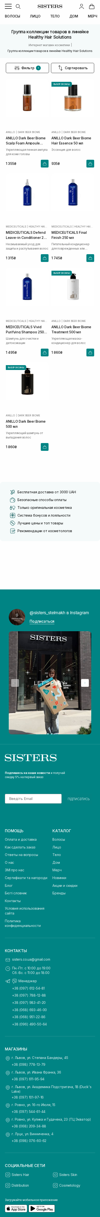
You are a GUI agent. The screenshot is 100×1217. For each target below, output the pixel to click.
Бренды (59, 893)
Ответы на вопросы (21, 855)
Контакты (13, 901)
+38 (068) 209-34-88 (29, 1126)
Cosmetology (69, 1185)
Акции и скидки (64, 885)
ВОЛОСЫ (12, 16)
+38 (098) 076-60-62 (29, 1141)
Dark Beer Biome (29, 132)
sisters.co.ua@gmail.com (31, 959)
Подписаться (42, 621)
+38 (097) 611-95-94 (28, 1079)
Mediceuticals (16, 226)
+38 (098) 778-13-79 (28, 1064)
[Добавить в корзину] (45, 164)
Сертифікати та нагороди (26, 878)
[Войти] (81, 6)
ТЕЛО (55, 16)
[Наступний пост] (85, 683)
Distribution (20, 1185)
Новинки (59, 878)
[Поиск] (18, 6)
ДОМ (73, 16)
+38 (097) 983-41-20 (29, 1002)
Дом (56, 862)
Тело (56, 855)
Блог (8, 885)
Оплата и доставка (21, 839)
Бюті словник (16, 893)
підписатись (79, 798)
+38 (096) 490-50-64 (29, 1024)
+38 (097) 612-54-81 (28, 988)
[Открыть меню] (8, 6)
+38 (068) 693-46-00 (29, 1010)
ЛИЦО (35, 16)
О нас (9, 862)
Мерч (56, 870)
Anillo (10, 132)
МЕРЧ (92, 16)
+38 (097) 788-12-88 (29, 995)
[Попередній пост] (15, 683)
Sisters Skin (68, 1175)
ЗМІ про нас (14, 870)
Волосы (58, 839)
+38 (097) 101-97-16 (28, 1097)
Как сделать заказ (20, 847)
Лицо (56, 847)
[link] (91, 6)
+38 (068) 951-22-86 (28, 1017)
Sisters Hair (20, 1175)
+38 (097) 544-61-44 (28, 1111)
